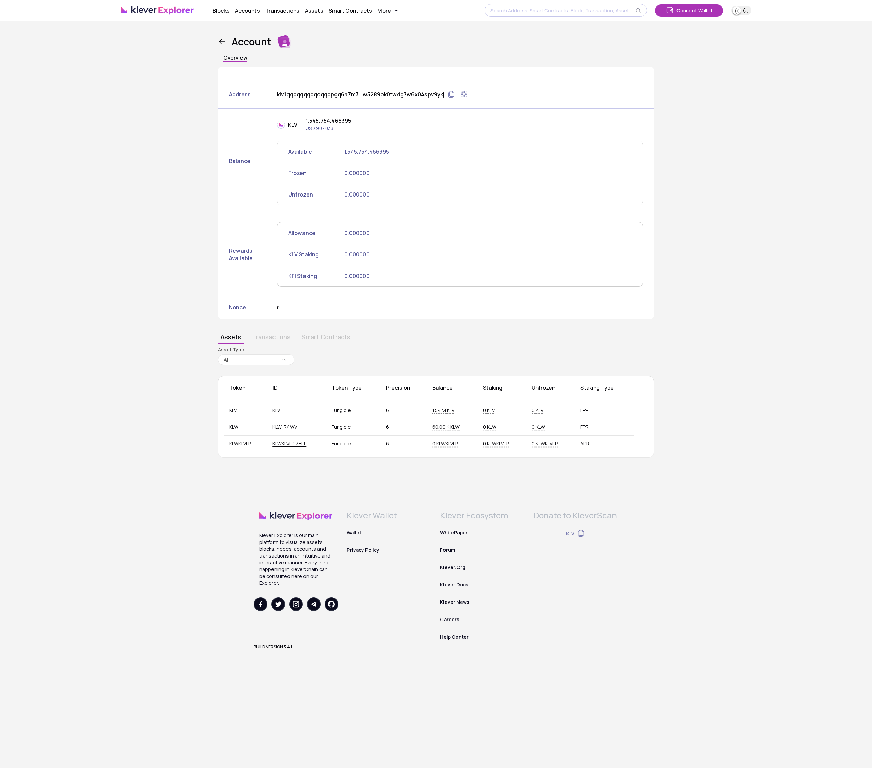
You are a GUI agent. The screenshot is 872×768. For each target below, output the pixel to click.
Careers (450, 619)
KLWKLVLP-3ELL (289, 443)
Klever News (454, 602)
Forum (447, 550)
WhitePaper (454, 532)
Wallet (354, 532)
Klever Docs (454, 584)
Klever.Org (452, 567)
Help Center (454, 636)
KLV (276, 410)
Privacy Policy (363, 550)
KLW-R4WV (284, 427)
